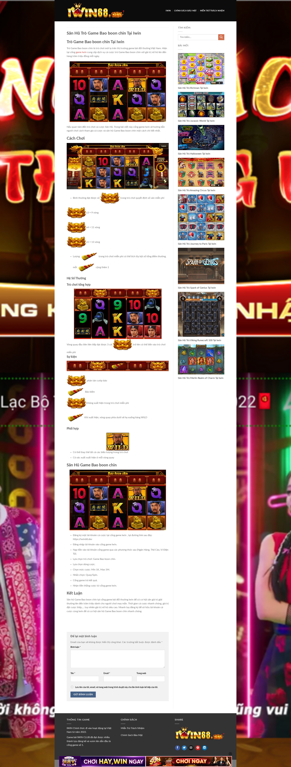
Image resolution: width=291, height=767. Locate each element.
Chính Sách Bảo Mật (185, 11)
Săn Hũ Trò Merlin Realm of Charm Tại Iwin (200, 378)
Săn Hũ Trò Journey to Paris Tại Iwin (197, 244)
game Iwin (81, 52)
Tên (72, 673)
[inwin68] (95, 10)
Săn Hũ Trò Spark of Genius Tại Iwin (197, 288)
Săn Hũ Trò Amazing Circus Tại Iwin (196, 190)
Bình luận (75, 647)
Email (107, 673)
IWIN (168, 11)
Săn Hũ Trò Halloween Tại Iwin (194, 154)
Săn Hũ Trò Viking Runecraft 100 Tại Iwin (199, 340)
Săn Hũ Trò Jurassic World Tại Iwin (196, 121)
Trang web (141, 673)
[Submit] (221, 37)
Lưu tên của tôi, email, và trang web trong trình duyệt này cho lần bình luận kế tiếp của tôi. (116, 687)
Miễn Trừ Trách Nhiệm (212, 11)
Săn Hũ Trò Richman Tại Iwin (193, 88)
